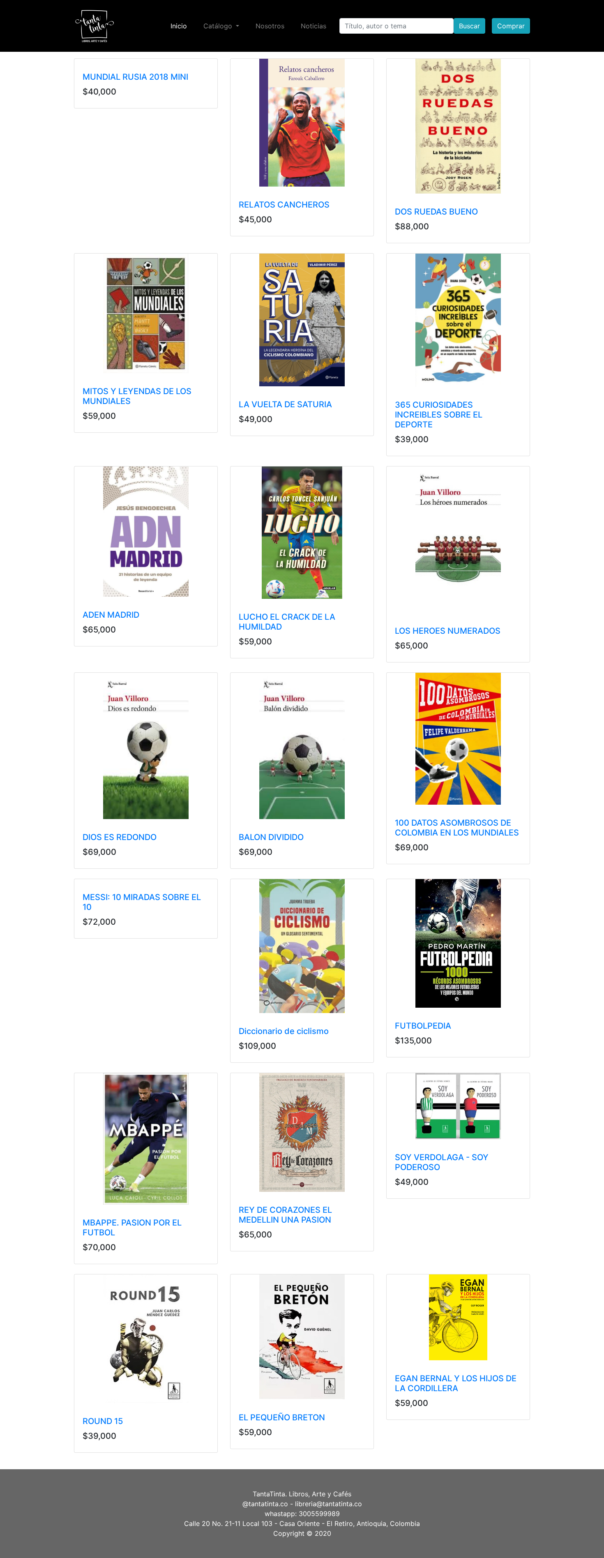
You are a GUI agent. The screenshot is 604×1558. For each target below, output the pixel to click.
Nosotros (270, 26)
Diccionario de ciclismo (284, 1031)
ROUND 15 (103, 1421)
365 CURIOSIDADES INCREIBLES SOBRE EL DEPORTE (438, 414)
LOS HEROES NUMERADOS (447, 631)
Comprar (511, 26)
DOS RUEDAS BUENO (436, 212)
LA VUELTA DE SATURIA (285, 404)
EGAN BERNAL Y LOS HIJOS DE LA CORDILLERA (455, 1383)
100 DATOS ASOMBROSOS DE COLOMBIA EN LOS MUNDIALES (457, 828)
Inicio (180, 25)
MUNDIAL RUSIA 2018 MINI (135, 77)
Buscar (469, 26)
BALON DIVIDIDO (271, 837)
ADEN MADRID (111, 615)
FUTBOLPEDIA (423, 1026)
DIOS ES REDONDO (120, 837)
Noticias (313, 26)
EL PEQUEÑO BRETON (282, 1417)
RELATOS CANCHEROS (284, 205)
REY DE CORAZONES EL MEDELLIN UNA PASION (285, 1215)
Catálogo (218, 26)
